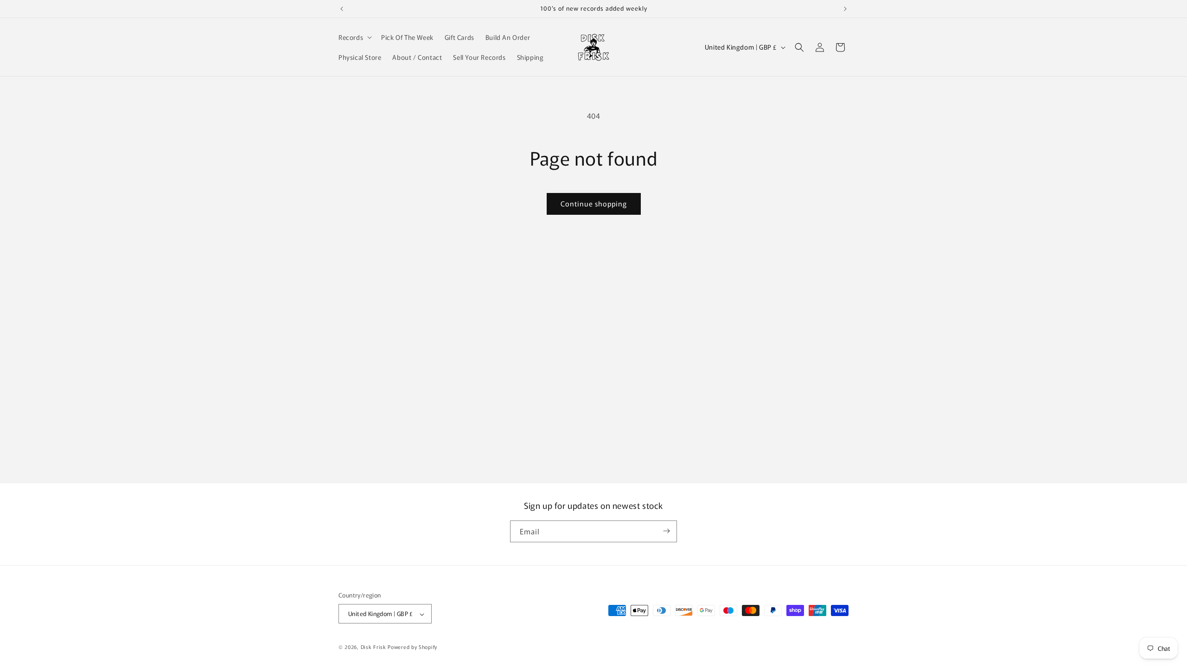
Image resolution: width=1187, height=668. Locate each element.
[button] (354, 37)
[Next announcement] (845, 9)
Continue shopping (594, 203)
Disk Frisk (373, 646)
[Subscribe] (666, 531)
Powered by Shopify (412, 646)
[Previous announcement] (342, 9)
